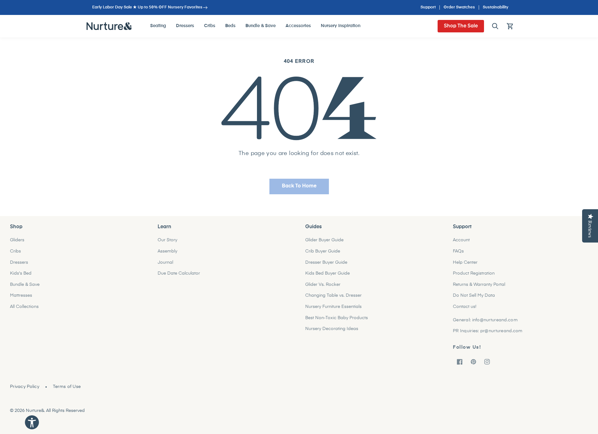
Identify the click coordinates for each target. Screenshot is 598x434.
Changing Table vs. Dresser (333, 295)
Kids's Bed (20, 273)
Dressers (19, 262)
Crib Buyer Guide (322, 251)
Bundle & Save (25, 284)
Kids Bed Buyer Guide (327, 273)
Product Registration (474, 273)
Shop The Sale (461, 26)
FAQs (458, 251)
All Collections (24, 306)
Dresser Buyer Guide (326, 262)
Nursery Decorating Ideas (331, 329)
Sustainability (495, 7)
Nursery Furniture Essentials (333, 306)
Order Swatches (459, 7)
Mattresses (21, 295)
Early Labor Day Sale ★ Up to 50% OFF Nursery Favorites (147, 7)
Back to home (299, 186)
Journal (165, 262)
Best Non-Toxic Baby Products (336, 318)
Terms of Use (67, 386)
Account (461, 240)
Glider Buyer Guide (324, 240)
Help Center (465, 262)
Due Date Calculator (179, 273)
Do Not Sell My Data (474, 295)
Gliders (17, 240)
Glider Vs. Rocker (322, 284)
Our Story (167, 240)
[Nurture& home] (109, 26)
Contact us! (464, 306)
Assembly (167, 251)
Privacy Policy (24, 386)
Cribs (15, 251)
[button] (495, 26)
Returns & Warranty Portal (479, 284)
